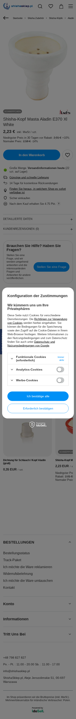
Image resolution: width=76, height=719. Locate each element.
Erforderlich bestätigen (38, 408)
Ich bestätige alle (38, 396)
